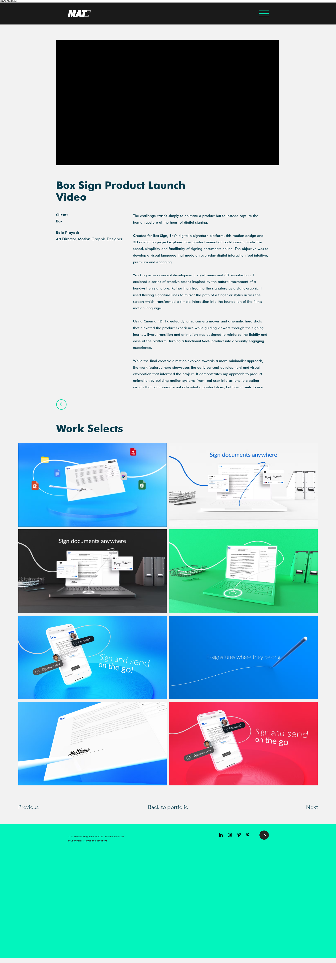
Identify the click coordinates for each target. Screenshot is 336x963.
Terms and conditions (95, 840)
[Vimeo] (238, 835)
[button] (264, 13)
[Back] (61, 404)
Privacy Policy (75, 840)
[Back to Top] (264, 835)
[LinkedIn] (221, 835)
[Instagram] (229, 835)
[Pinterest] (247, 835)
